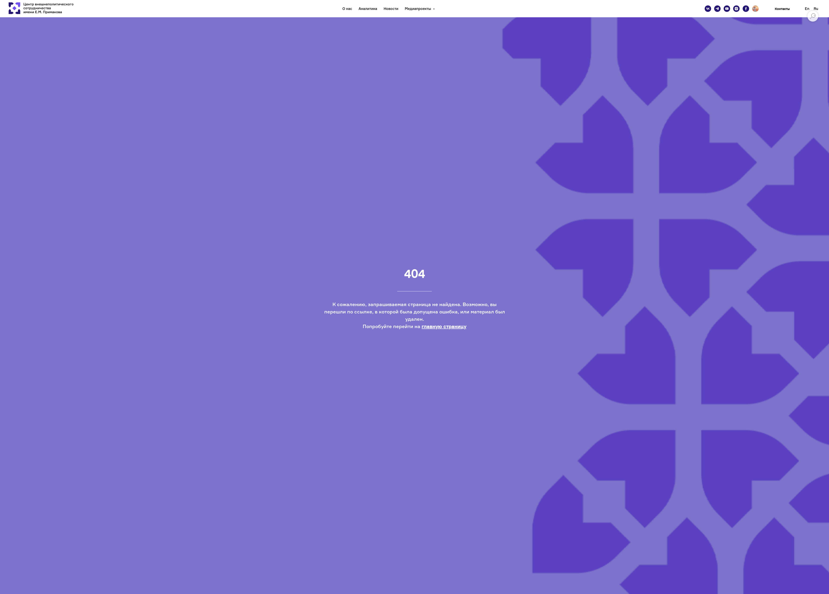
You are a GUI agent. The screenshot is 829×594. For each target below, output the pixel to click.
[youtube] (727, 8)
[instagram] (736, 8)
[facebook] (746, 8)
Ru (816, 8)
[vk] (708, 8)
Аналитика (368, 8)
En (807, 8)
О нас (347, 8)
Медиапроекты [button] (418, 8)
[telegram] (717, 8)
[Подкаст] (755, 8)
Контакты (782, 9)
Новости (391, 8)
